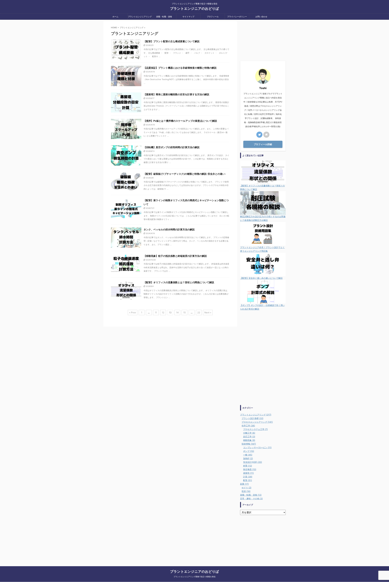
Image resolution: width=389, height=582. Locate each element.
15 (184, 312)
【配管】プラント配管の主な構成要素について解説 (172, 41)
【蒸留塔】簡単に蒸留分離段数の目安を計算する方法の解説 (176, 94)
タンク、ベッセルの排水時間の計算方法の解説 (169, 229)
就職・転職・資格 (164, 16)
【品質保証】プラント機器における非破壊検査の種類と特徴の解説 (180, 67)
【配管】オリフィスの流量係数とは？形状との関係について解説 (179, 282)
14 (177, 312)
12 (163, 312)
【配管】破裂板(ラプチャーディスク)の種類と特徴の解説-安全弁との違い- (185, 173)
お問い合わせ (261, 16)
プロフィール (213, 16)
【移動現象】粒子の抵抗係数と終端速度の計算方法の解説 (175, 255)
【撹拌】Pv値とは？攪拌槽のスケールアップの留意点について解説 (180, 120)
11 (156, 312)
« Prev (132, 312)
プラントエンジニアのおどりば (194, 8)
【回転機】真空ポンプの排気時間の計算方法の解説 (172, 147)
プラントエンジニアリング (140, 16)
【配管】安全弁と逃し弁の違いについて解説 (261, 278)
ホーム (115, 16)
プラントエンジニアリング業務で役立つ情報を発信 (194, 576)
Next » (207, 312)
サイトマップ (188, 16)
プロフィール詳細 (263, 144)
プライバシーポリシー (237, 16)
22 (198, 312)
